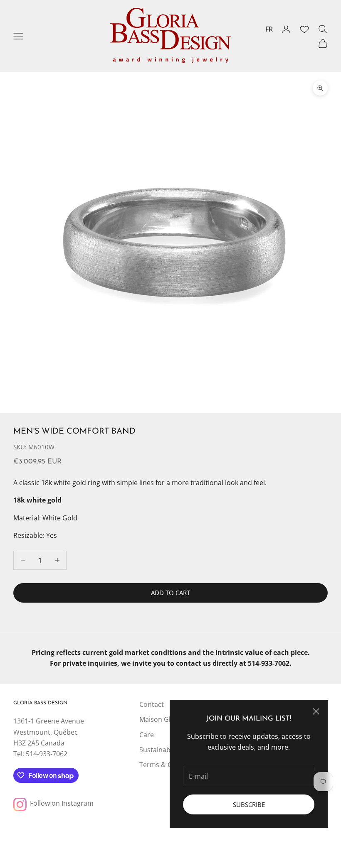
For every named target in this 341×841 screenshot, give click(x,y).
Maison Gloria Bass (169, 719)
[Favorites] (304, 29)
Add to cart (170, 592)
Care (146, 734)
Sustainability (160, 749)
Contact (151, 704)
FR (269, 29)
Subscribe (249, 804)
